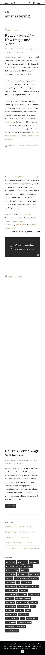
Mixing (30, 49)
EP (18, 582)
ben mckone (22, 574)
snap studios (32, 618)
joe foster (23, 590)
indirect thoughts (32, 586)
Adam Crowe (11, 49)
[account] (30, 2)
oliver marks (10, 606)
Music (35, 49)
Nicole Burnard (22, 602)
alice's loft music (12, 570)
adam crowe (10, 562)
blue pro (9, 578)
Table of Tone (11, 623)
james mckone (11, 590)
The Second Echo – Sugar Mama (17, 537)
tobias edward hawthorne (15, 627)
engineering (10, 582)
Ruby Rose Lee (11, 614)
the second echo (24, 623)
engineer (34, 578)
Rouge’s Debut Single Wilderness (22, 453)
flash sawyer (11, 586)
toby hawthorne (12, 631)
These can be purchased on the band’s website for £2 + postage (22, 135)
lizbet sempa (34, 594)
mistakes (19, 598)
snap (22, 618)
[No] (42, 648)
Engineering (23, 49)
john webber (11, 594)
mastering (10, 598)
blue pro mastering (21, 578)
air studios (34, 562)
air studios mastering (14, 566)
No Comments (18, 52)
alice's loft (28, 566)
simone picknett (12, 618)
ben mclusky (34, 574)
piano (33, 606)
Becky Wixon (10, 574)
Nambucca (9, 122)
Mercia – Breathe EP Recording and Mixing (22, 548)
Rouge (27, 610)
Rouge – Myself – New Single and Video (19, 39)
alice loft (24, 570)
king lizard (22, 594)
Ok (23, 651)
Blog (18, 49)
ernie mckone (26, 582)
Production (8, 52)
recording (19, 610)
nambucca (10, 602)
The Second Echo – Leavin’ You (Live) (19, 526)
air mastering (22, 562)
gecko (20, 586)
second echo (23, 614)
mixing (27, 598)
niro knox (33, 602)
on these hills (23, 606)
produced (9, 610)
